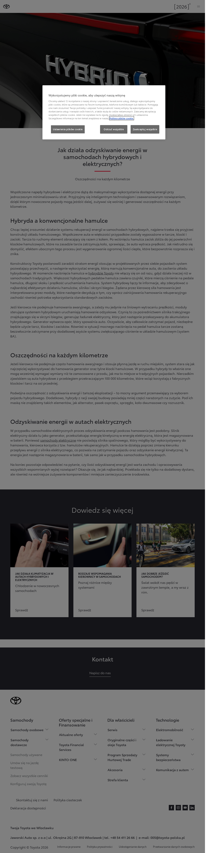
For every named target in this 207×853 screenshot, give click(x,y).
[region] (103, 112)
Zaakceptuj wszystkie (145, 129)
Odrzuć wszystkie (114, 129)
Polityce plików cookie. (122, 118)
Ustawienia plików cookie (68, 129)
